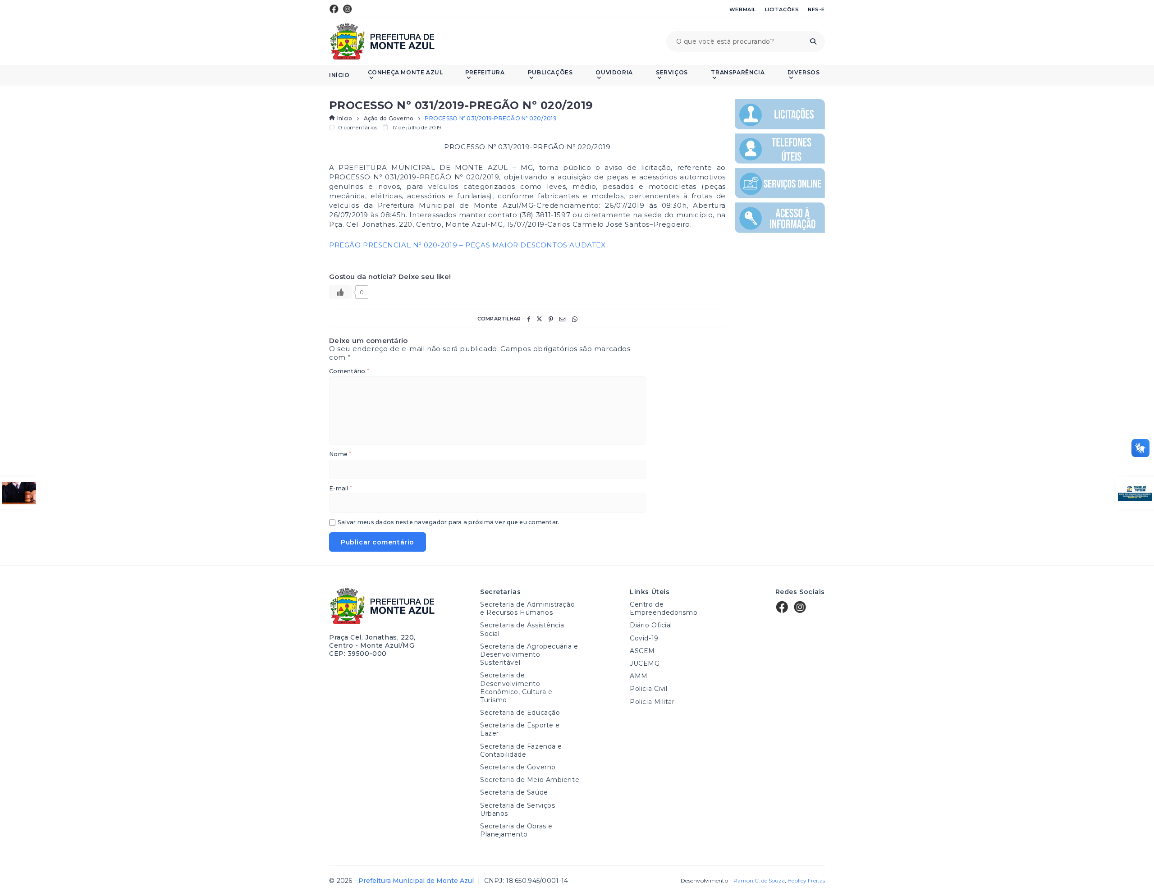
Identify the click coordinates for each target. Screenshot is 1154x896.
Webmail (742, 9)
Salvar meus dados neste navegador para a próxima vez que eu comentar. (448, 523)
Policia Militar (652, 702)
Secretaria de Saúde (514, 792)
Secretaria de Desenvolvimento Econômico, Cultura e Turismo (516, 687)
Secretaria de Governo (518, 767)
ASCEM (642, 651)
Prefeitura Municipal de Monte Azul (382, 41)
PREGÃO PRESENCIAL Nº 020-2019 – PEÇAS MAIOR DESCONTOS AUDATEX (467, 245)
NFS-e (816, 9)
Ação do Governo (389, 118)
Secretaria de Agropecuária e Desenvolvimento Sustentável (529, 654)
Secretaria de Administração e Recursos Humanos (527, 608)
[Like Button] (340, 292)
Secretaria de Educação (520, 713)
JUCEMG (644, 663)
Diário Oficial (651, 625)
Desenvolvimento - (732, 880)
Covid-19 (644, 638)
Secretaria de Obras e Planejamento (516, 830)
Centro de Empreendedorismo (663, 608)
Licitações (782, 9)
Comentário (349, 372)
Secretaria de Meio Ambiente (529, 780)
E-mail (340, 489)
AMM (639, 676)
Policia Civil (648, 689)
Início (339, 75)
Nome (340, 454)
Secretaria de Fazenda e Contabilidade (521, 750)
